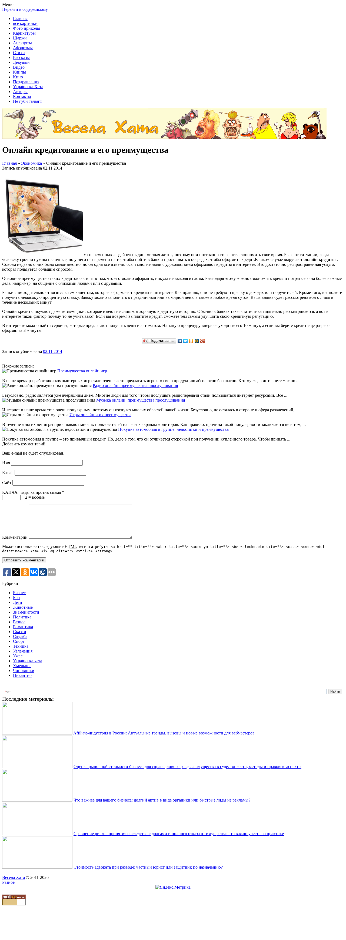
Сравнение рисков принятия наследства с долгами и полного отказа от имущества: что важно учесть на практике (179, 833)
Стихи (19, 52)
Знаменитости (26, 612)
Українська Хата (28, 86)
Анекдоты (22, 43)
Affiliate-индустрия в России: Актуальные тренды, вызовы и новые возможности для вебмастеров (164, 733)
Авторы (20, 91)
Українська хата (27, 660)
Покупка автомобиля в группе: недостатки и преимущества (173, 429)
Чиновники (23, 670)
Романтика (23, 626)
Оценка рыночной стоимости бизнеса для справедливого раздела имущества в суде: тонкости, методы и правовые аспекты (187, 766)
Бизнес (19, 592)
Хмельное (22, 665)
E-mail (8, 472)
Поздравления (26, 82)
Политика (22, 617)
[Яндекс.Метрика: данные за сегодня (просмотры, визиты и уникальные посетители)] (173, 887)
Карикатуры (24, 33)
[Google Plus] (202, 341)
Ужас (17, 656)
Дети (17, 602)
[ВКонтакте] (180, 341)
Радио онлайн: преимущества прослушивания (135, 385)
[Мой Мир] (197, 341)
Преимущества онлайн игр (82, 371)
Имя (6, 462)
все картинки (25, 23)
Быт (16, 597)
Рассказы (21, 57)
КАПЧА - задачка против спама (33, 492)
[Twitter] (185, 341)
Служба (20, 636)
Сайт (6, 482)
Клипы (19, 72)
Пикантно (22, 675)
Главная (20, 18)
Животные (23, 607)
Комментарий (15, 537)
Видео (19, 67)
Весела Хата (13, 877)
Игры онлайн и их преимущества (100, 414)
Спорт (19, 641)
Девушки (21, 62)
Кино (18, 77)
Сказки (19, 631)
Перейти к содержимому (25, 9)
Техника (20, 646)
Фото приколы (26, 28)
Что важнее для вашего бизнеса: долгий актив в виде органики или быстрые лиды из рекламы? (162, 800)
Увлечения (22, 651)
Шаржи (20, 38)
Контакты (22, 96)
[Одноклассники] (191, 341)
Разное (19, 622)
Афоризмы (23, 47)
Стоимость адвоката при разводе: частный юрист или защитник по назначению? (148, 867)
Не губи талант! (27, 101)
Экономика (31, 163)
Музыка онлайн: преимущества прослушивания (140, 400)
